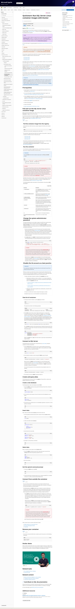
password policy (44, 168)
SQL (26, 12)
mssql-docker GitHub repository (29, 579)
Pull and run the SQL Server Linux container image (67, 16)
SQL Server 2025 (27, 57)
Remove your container (66, 24)
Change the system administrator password (67, 18)
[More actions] (51, 13)
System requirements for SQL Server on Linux (31, 106)
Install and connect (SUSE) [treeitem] (8, 68)
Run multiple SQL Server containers (30, 571)
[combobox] (7, 14)
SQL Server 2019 (27, 58)
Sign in (73, 7)
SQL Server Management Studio (29, 525)
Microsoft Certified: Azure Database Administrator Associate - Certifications (34, 595)
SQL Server (29, 12)
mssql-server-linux (31, 31)
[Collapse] (12, 12)
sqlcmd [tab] (26, 120)
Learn (23, 12)
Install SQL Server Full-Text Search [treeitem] (8, 82)
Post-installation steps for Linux (35, 118)
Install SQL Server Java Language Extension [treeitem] (7, 87)
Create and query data (66, 22)
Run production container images (36, 180)
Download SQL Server (70, 9)
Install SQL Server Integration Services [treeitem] (8, 85)
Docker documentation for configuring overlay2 (34, 98)
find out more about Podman (33, 75)
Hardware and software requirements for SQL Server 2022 (33, 94)
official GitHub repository (42, 40)
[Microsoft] (1, 7)
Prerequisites (65, 14)
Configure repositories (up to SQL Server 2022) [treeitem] (8, 90)
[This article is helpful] (69, 30)
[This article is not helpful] (70, 30)
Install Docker (32, 91)
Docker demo (64, 25)
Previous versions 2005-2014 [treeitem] (6, 20)
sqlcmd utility (36, 258)
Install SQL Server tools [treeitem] (7, 78)
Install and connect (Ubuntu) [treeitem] (7, 71)
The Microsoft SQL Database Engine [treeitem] (6, 26)
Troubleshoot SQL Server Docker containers (31, 578)
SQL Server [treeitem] (3, 17)
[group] (38, 243)
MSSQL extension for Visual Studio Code (30, 524)
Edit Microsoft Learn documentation (37, 587)
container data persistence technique (43, 51)
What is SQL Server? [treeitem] (5, 23)
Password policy (47, 194)
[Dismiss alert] (73, 1)
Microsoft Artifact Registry (27, 144)
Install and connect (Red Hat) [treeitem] (8, 66)
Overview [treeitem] (5, 62)
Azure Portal (64, 9)
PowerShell (26, 526)
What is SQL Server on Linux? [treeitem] (6, 56)
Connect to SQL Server (66, 21)
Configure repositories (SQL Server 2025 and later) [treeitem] (8, 93)
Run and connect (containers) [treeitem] (7, 75)
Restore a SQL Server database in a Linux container (32, 577)
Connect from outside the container (68, 23)
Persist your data (27, 572)
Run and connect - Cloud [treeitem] (8, 76)
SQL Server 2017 (27, 59)
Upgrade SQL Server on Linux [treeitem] (8, 94)
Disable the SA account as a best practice (67, 20)
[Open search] (71, 7)
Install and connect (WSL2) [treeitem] (8, 72)
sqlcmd (31, 100)
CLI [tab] (23, 120)
